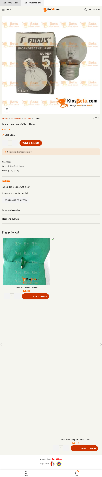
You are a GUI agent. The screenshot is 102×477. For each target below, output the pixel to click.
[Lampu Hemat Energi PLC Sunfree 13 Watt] (75, 337)
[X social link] (11, 170)
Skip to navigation (10, 2)
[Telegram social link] (18, 170)
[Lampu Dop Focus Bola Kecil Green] (26, 261)
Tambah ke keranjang (30, 143)
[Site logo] (51, 9)
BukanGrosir (14, 166)
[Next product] (98, 118)
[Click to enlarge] (7, 109)
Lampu (37, 118)
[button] (35, 296)
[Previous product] (93, 118)
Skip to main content (32, 2)
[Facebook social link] (8, 170)
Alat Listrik (27, 118)
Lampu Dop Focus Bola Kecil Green (26, 287)
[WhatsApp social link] (15, 170)
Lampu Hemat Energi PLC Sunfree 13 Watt (75, 439)
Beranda (5, 118)
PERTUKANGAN (16, 118)
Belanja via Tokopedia (16, 200)
